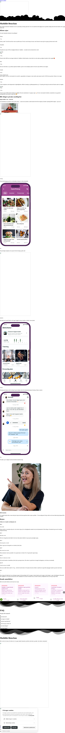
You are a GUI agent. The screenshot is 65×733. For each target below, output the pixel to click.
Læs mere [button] (4, 594)
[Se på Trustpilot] (1, 599)
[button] (1, 36)
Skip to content (3, 0)
